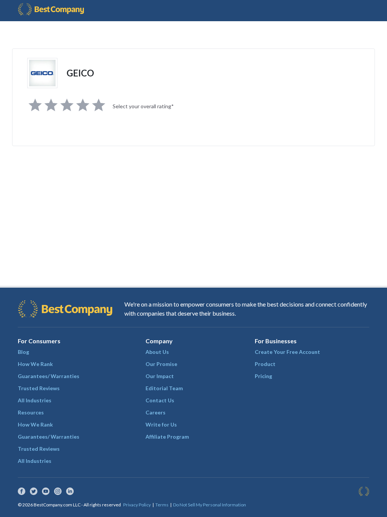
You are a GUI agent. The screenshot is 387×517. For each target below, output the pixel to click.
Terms (162, 505)
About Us (157, 352)
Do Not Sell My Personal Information (209, 505)
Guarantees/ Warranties (48, 376)
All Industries (34, 400)
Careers (156, 412)
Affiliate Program (167, 436)
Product (265, 364)
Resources (31, 412)
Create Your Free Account (287, 352)
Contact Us (160, 400)
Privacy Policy (137, 505)
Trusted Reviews (39, 388)
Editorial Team (164, 388)
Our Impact (160, 376)
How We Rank (35, 364)
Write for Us (161, 424)
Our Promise (161, 364)
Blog (23, 352)
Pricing (263, 376)
